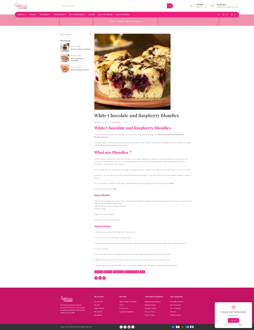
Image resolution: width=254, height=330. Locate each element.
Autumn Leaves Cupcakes (81, 49)
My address (98, 315)
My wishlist (98, 312)
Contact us (123, 308)
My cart (97, 305)
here (114, 189)
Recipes (121, 21)
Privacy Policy (150, 312)
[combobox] (117, 5)
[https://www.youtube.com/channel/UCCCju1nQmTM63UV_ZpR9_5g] (128, 327)
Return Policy (150, 315)
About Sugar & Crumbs (128, 302)
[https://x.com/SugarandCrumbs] (132, 326)
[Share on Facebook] (96, 278)
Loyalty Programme (126, 312)
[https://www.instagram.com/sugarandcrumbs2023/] (121, 327)
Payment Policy (150, 308)
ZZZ (142, 272)
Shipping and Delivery (153, 302)
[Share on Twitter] (100, 278)
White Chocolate (131, 272)
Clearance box (175, 315)
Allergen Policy (150, 305)
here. (172, 183)
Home (112, 21)
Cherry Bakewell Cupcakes (77, 59)
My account (98, 302)
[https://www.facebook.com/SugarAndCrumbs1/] (125, 327)
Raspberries (118, 272)
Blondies (98, 272)
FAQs (121, 305)
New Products (175, 305)
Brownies (107, 272)
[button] (233, 14)
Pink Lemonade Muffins (80, 70)
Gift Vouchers (175, 308)
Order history (99, 308)
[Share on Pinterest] (104, 278)
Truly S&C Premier (176, 302)
